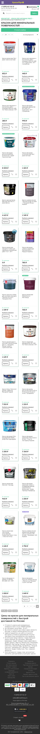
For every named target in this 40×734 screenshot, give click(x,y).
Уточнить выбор (20, 30)
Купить (5, 80)
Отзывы (30, 670)
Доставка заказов (11, 665)
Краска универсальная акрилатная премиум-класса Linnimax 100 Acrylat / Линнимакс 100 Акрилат (29, 533)
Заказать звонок (6, 10)
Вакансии (30, 661)
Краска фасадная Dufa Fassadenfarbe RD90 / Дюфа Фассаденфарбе (9, 438)
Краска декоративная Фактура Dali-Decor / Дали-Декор (8, 201)
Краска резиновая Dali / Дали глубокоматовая (9, 59)
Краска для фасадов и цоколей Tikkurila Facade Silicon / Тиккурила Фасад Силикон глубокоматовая (9, 344)
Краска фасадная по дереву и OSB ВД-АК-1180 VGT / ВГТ (8, 580)
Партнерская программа (30, 665)
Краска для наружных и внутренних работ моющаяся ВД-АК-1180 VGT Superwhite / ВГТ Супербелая (29, 61)
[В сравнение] (12, 80)
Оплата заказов (11, 663)
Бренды (30, 667)
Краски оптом (30, 672)
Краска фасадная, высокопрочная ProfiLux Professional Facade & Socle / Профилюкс (29, 391)
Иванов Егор (28, 732)
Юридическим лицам (30, 668)
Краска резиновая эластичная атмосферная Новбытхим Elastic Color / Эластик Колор (9, 533)
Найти (34, 13)
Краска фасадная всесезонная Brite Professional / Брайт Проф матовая (8, 155)
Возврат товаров (11, 667)
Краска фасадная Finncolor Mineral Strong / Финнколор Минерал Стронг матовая (29, 580)
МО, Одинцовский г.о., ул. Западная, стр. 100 (20, 704)
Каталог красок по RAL (30, 674)
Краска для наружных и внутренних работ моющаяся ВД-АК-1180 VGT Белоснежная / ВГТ (9, 108)
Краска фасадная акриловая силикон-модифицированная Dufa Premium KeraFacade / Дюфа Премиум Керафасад (28, 487)
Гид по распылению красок (30, 676)
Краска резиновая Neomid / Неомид (7, 484)
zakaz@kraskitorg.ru (20, 698)
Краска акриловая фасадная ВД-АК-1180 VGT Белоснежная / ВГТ (29, 343)
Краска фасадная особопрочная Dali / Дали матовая (28, 154)
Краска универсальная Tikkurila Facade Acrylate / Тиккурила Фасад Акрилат (29, 202)
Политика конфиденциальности (11, 671)
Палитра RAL (11, 677)
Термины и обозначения (11, 668)
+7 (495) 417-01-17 (7, 6)
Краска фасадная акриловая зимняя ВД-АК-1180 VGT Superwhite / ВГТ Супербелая (29, 108)
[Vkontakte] (19, 720)
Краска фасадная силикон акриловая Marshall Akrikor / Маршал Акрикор (28, 249)
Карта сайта (11, 675)
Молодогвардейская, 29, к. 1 (20, 703)
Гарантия (11, 674)
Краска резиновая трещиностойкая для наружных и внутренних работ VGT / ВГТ (9, 249)
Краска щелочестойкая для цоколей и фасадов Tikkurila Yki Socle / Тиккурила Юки (9, 297)
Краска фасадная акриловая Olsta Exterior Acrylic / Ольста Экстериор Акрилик (29, 438)
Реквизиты (11, 661)
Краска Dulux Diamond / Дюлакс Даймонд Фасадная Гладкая (9, 390)
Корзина (32, 7)
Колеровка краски (30, 663)
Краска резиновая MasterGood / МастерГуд (27, 296)
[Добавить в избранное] (16, 80)
